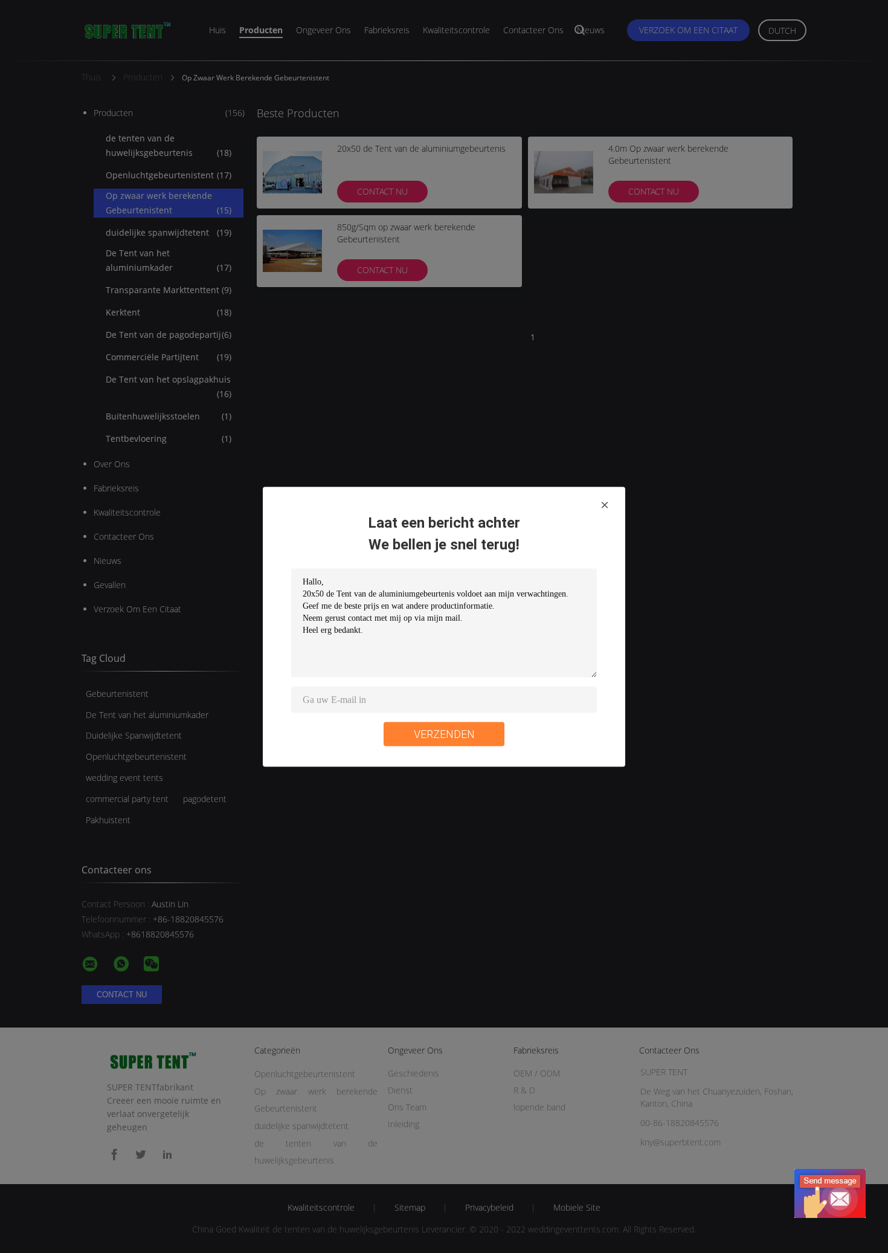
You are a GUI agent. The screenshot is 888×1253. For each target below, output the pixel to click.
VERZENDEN (444, 733)
